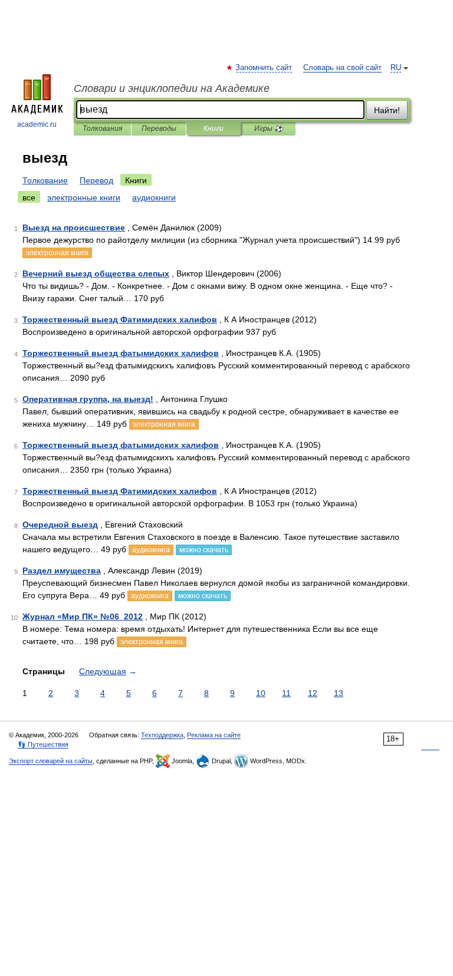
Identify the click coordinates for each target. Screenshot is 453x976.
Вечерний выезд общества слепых (95, 273)
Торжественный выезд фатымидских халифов (120, 353)
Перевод (96, 180)
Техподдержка (162, 734)
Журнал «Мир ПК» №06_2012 (82, 616)
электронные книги (83, 197)
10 (260, 693)
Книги (213, 128)
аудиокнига (151, 550)
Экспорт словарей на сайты (51, 760)
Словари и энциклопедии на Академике (172, 88)
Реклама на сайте (214, 734)
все (28, 197)
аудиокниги (154, 197)
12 (312, 693)
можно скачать (203, 550)
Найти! (387, 110)
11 (286, 693)
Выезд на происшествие (73, 227)
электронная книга (57, 253)
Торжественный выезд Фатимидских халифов (119, 319)
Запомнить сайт (264, 68)
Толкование (45, 180)
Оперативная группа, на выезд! (87, 399)
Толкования (102, 128)
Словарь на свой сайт (342, 68)
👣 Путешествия (43, 744)
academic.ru (37, 124)
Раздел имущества (61, 570)
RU (395, 68)
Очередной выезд (60, 524)
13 (338, 693)
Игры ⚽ (268, 128)
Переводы (159, 128)
